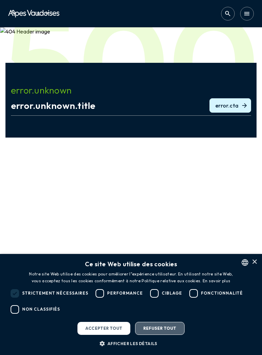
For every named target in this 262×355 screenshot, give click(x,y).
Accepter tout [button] (103, 328)
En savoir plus (216, 280)
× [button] (254, 262)
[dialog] (131, 304)
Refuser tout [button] (159, 328)
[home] (33, 13)
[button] (131, 343)
